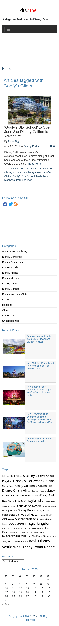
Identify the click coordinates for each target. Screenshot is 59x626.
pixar (41, 532)
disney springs (25, 514)
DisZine (34, 616)
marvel (5, 528)
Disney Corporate (12, 256)
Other (5, 310)
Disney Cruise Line (13, 262)
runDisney (8, 315)
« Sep (5, 604)
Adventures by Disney (14, 251)
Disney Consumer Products (36, 491)
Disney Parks (9, 283)
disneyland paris (48, 501)
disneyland (31, 500)
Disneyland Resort (28, 506)
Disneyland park (8, 506)
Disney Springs (10, 288)
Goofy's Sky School (23, 176)
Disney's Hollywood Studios (34, 481)
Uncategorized (10, 320)
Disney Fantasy (33, 496)
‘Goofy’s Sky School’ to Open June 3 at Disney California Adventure (28, 131)
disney (29, 475)
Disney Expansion (14, 172)
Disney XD (12, 519)
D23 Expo (18, 476)
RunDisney (8, 535)
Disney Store (40, 515)
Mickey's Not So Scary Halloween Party (25, 528)
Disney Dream (21, 496)
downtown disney (27, 518)
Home (6, 69)
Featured (7, 299)
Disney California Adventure (32, 486)
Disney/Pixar (7, 486)
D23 (12, 476)
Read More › (35, 163)
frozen (21, 524)
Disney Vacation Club (14, 294)
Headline (7, 304)
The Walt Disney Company (39, 536)
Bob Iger (5, 476)
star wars (21, 535)
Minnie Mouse (15, 532)
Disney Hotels (10, 267)
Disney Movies (10, 278)
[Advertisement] (29, 47)
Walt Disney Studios (18, 541)
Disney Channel (14, 490)
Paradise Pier (24, 180)
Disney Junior (14, 501)
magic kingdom (38, 523)
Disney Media (10, 272)
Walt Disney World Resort (34, 547)
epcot (13, 523)
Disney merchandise (49, 506)
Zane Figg (14, 141)
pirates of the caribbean (30, 532)
